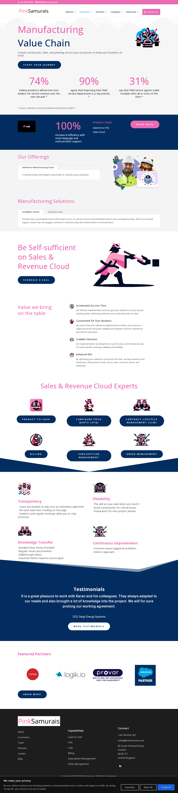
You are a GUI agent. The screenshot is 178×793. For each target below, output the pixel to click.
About (21, 731)
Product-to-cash (36, 419)
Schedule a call (36, 280)
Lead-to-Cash (75, 737)
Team (21, 742)
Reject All (148, 787)
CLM (70, 747)
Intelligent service (30, 212)
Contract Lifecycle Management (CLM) (142, 421)
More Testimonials (89, 626)
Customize (130, 787)
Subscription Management (89, 456)
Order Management (141, 454)
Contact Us (152, 12)
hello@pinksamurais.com (131, 740)
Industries (84, 12)
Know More (145, 124)
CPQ (70, 742)
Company (115, 12)
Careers (22, 753)
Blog (20, 758)
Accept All (166, 787)
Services (69, 12)
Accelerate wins (55, 212)
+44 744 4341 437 (127, 735)
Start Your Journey (39, 65)
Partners (100, 12)
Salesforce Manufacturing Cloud (38, 167)
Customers (23, 737)
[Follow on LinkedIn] (120, 766)
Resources (131, 12)
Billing (36, 454)
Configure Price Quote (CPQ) (89, 421)
